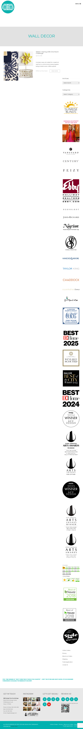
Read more (55, 71)
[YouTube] (49, 704)
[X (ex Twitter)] (57, 699)
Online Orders (66, 650)
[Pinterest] (53, 699)
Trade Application (67, 662)
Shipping (64, 659)
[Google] (67, 699)
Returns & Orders (67, 656)
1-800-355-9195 (15, 707)
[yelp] (63, 699)
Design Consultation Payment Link (69, 703)
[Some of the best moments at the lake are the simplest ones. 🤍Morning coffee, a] (34, 699)
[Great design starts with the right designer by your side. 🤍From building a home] (29, 704)
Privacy (64, 653)
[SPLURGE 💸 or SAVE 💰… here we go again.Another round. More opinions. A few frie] (38, 709)
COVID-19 (65, 665)
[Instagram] (45, 699)
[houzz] (45, 704)
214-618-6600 (9, 709)
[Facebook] (49, 699)
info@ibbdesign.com (11, 713)
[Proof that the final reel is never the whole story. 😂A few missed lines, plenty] (38, 699)
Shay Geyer (44, 71)
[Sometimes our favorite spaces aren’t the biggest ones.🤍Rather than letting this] (38, 704)
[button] (78, 3)
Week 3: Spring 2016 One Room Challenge (47, 52)
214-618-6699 (8, 711)
